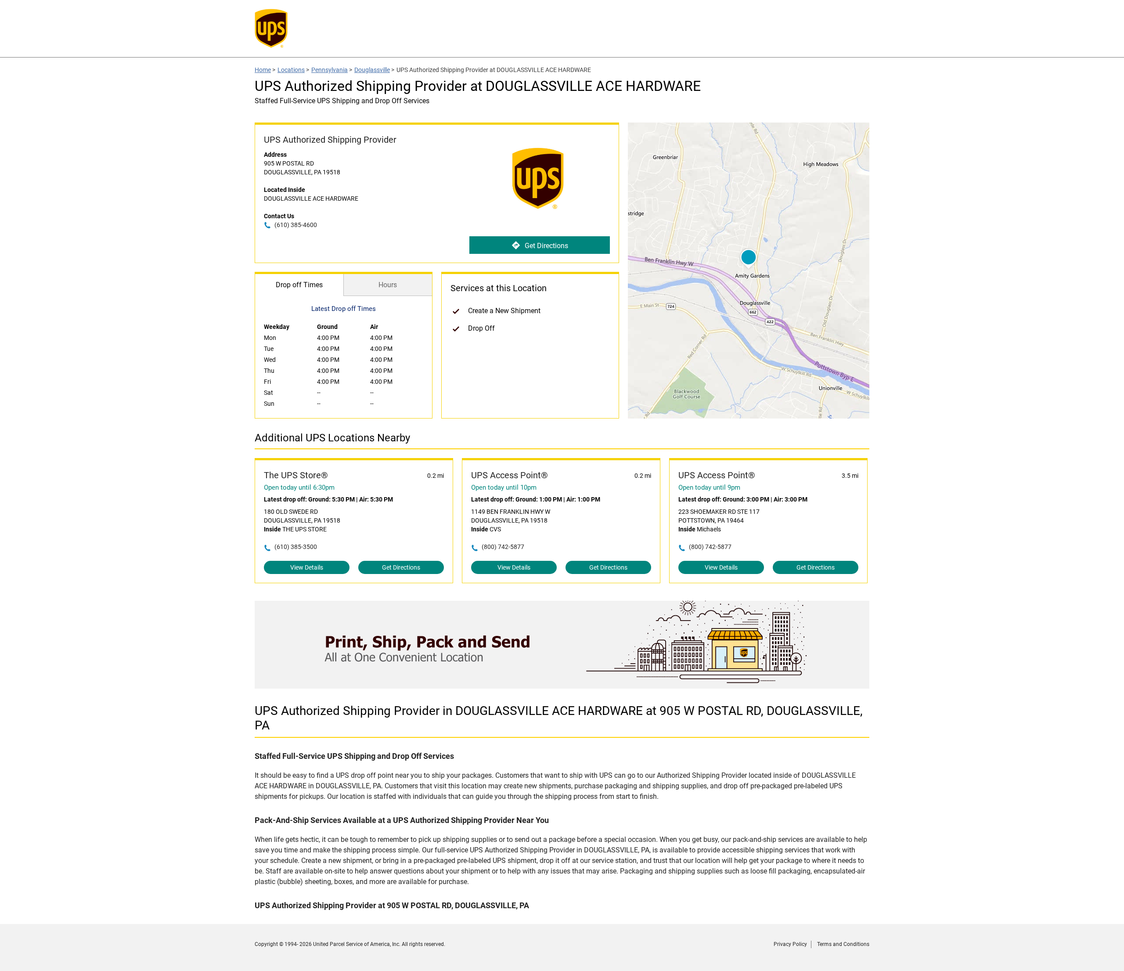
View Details (306, 567)
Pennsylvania (329, 69)
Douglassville (372, 69)
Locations (291, 69)
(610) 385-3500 (295, 546)
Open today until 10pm (504, 487)
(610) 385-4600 (295, 224)
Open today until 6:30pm (299, 487)
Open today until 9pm (709, 487)
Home (263, 69)
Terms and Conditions (843, 944)
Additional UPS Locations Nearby (332, 438)
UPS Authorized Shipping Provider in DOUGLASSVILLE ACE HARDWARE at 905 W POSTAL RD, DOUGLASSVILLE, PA (559, 718)
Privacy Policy (790, 944)
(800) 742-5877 (503, 546)
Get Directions (546, 246)
